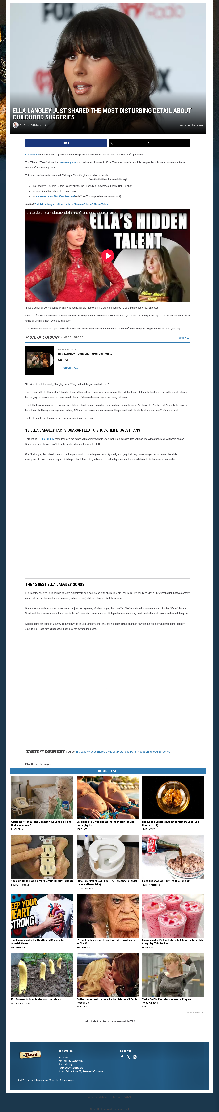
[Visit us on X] (129, 1057)
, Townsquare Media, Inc (47, 1080)
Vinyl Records (67, 349)
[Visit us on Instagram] (136, 1057)
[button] (107, 360)
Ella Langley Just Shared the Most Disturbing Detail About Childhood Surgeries (123, 751)
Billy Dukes (24, 125)
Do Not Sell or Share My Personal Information (81, 1071)
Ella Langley (32, 154)
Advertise (63, 1057)
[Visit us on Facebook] (123, 1057)
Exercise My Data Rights (71, 1068)
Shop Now (70, 368)
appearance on (55, 196)
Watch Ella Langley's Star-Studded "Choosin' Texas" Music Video (71, 204)
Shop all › (184, 337)
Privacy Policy (65, 1064)
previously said (68, 162)
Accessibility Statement (71, 1061)
